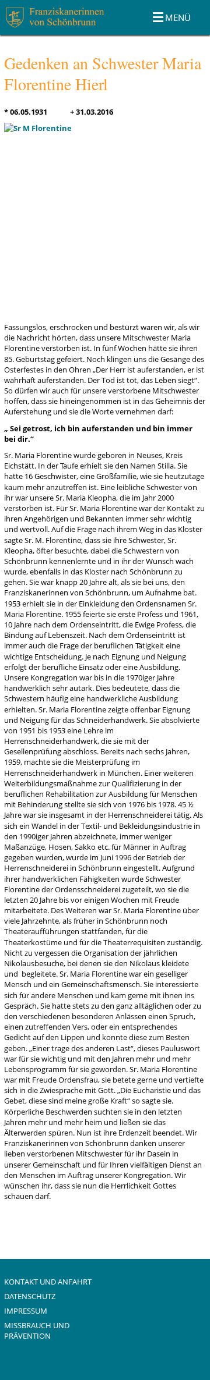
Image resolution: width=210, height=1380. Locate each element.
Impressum (25, 1310)
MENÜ (178, 17)
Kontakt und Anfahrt (48, 1281)
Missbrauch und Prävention (36, 1330)
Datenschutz (29, 1296)
